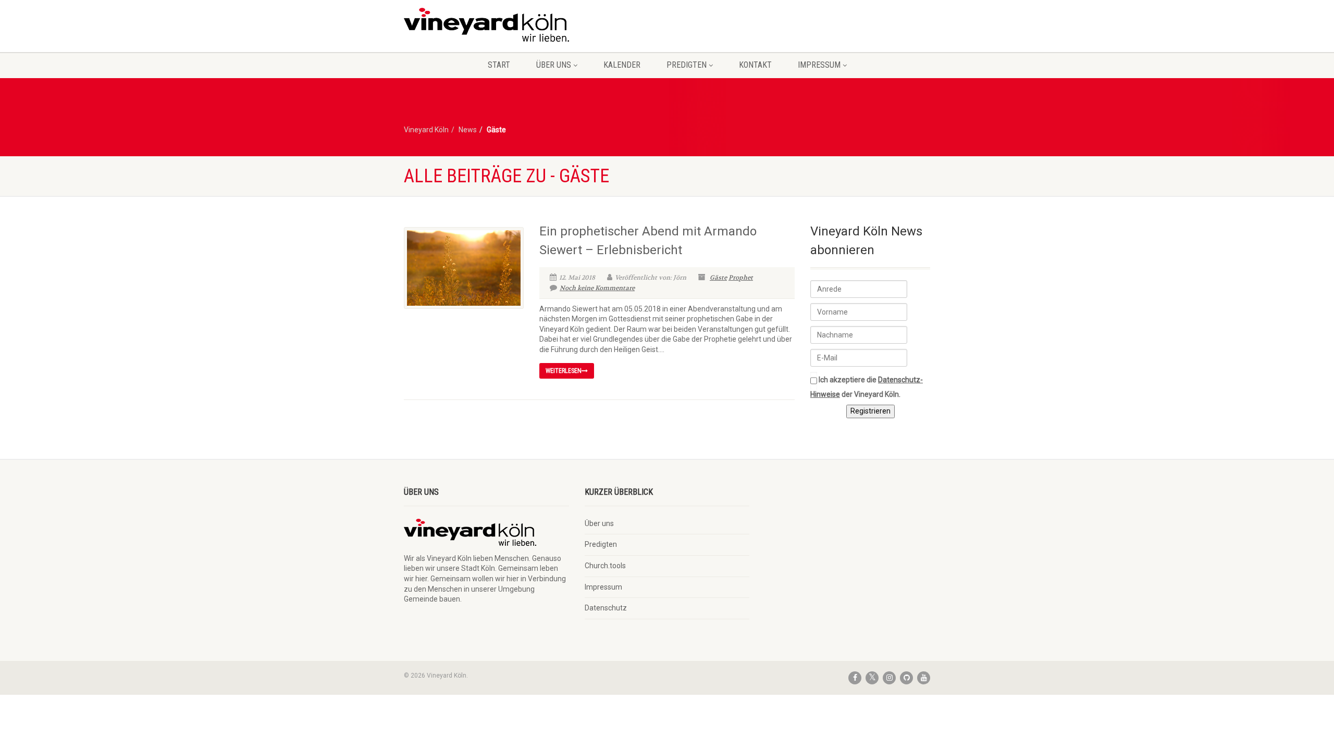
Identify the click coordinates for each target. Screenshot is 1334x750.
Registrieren (870, 411)
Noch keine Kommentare (597, 288)
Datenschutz (606, 608)
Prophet (740, 277)
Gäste (718, 277)
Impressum (819, 65)
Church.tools (605, 565)
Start (499, 65)
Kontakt (755, 65)
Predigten (686, 65)
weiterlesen (564, 370)
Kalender (621, 65)
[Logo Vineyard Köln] (486, 25)
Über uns (553, 65)
